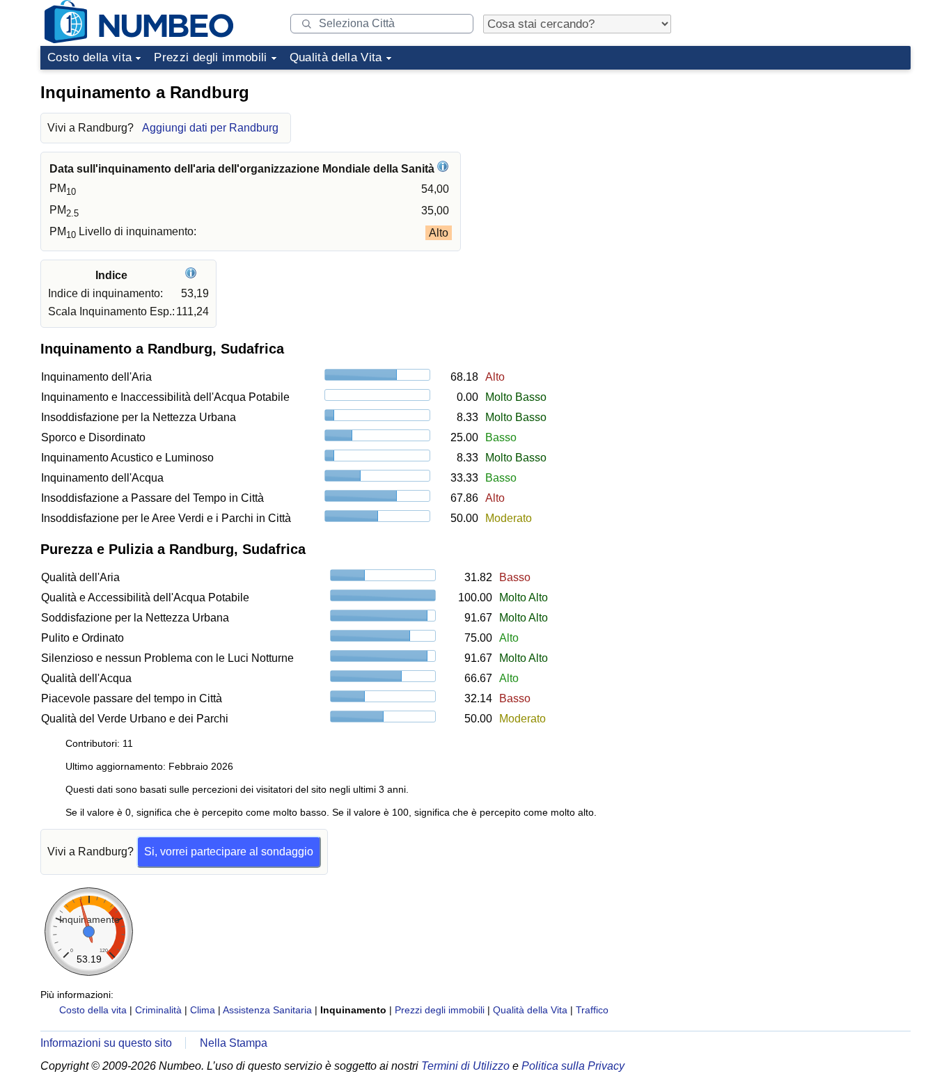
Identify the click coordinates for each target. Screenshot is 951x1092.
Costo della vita (89, 57)
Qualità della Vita (336, 57)
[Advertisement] (806, 163)
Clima (202, 1009)
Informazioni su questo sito (106, 1043)
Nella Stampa (233, 1043)
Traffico (592, 1009)
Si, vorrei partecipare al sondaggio (228, 851)
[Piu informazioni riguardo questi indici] (192, 275)
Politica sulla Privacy (572, 1066)
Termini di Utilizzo (465, 1066)
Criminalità (158, 1009)
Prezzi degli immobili (210, 57)
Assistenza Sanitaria (267, 1009)
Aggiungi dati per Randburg (210, 128)
